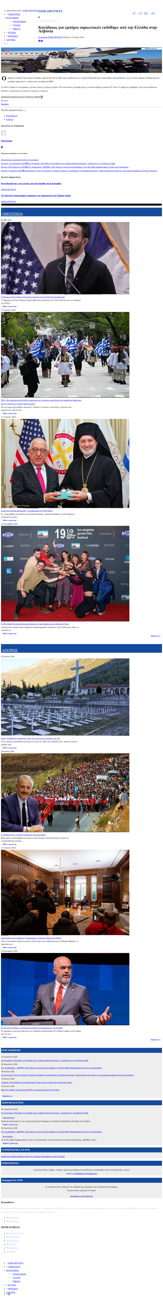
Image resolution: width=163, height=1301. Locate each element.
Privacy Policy (14, 1221)
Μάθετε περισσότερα (10, 306)
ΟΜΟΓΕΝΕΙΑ (14, 14)
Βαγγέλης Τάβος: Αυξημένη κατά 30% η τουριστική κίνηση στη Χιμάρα (30, 1090)
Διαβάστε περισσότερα (10, 1124)
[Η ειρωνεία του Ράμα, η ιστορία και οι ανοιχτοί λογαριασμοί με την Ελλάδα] (65, 1024)
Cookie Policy (14, 1218)
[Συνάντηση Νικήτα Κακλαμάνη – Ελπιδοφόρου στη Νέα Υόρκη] (65, 507)
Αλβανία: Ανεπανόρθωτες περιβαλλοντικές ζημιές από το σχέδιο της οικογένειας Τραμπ (36, 1082)
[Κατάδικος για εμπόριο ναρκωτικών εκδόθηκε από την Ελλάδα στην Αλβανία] (81, 72)
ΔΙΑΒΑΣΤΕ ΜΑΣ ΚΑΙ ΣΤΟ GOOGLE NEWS (20, 97)
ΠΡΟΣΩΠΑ (13, 36)
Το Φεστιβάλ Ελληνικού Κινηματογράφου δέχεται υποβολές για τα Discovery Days (35, 624)
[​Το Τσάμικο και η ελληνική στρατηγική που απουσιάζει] (65, 831)
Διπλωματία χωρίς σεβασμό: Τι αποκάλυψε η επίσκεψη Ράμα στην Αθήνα (31, 938)
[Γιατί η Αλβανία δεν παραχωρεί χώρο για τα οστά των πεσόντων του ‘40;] (65, 735)
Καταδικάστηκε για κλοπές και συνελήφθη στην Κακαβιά (31, 183)
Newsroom (42, 37)
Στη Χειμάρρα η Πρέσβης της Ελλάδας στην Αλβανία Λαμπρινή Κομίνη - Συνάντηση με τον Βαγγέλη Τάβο (44, 1060)
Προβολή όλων (155, 636)
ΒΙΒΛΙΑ (16, 29)
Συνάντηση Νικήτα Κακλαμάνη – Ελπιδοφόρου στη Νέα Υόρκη (27, 511)
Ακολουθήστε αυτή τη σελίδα (52, 1156)
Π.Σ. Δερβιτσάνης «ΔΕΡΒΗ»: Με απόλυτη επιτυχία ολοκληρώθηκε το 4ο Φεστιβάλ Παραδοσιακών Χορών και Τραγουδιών (51, 1068)
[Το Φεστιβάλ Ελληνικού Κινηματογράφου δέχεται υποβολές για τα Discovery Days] (65, 620)
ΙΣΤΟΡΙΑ (12, 32)
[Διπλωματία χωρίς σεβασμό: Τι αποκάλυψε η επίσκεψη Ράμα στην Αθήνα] (65, 934)
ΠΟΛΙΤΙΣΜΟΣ (12, 18)
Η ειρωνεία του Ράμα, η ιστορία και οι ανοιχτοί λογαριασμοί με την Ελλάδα (32, 1028)
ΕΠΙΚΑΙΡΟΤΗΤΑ (30, 11)
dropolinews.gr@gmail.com (85, 1173)
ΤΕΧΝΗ (16, 25)
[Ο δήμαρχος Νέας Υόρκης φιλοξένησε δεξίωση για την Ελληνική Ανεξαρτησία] (65, 293)
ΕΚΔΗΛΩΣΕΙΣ (19, 21)
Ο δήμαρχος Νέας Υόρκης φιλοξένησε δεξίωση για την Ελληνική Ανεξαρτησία (33, 297)
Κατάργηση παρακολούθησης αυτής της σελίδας (20, 1156)
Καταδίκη (5, 104)
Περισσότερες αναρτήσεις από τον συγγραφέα (19, 160)
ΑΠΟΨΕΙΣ (10, 40)
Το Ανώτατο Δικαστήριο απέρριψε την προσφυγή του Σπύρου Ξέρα (36, 195)
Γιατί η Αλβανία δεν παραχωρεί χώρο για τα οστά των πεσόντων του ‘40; (30, 738)
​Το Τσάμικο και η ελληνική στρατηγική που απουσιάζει (23, 835)
